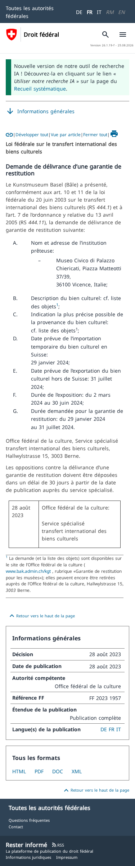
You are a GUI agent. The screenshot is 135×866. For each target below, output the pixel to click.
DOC (57, 771)
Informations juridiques (28, 857)
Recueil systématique (40, 88)
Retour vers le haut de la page (41, 616)
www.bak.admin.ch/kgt (29, 571)
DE (79, 12)
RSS (57, 845)
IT (99, 12)
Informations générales (40, 111)
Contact (16, 826)
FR (90, 12)
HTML (19, 771)
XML (77, 771)
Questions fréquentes (29, 820)
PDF (39, 771)
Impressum (66, 857)
